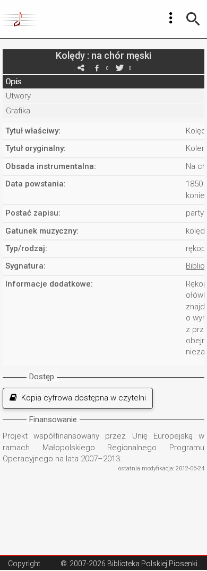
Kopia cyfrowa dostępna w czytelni (81, 398)
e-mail (80, 68)
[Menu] (170, 18)
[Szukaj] (193, 19)
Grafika (18, 110)
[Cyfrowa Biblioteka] (20, 19)
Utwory (18, 96)
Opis (13, 81)
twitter (119, 68)
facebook (96, 68)
